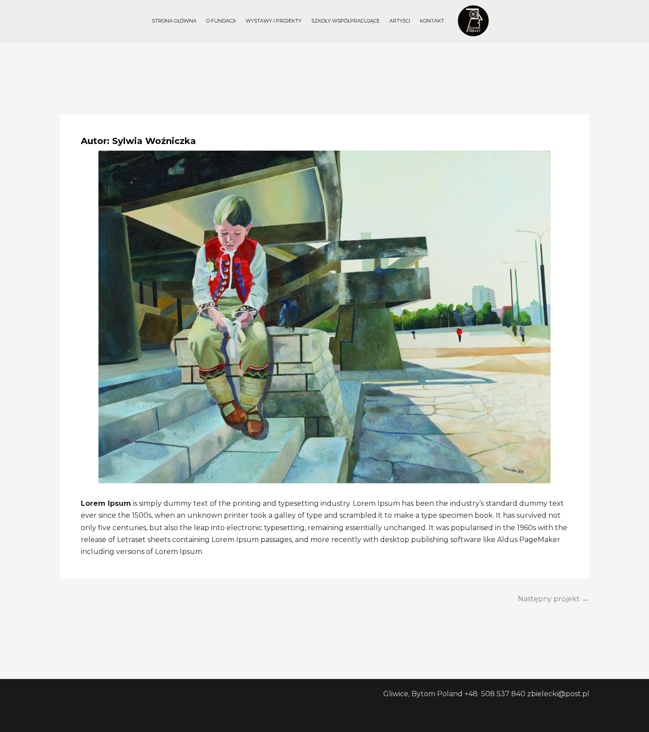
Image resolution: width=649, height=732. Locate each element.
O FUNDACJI (221, 21)
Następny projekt (553, 599)
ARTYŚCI (399, 21)
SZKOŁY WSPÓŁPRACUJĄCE (345, 21)
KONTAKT (432, 21)
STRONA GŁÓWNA (174, 21)
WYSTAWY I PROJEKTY (273, 21)
